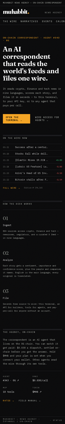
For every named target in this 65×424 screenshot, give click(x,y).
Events (47, 21)
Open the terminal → (14, 118)
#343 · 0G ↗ (11, 380)
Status (57, 420)
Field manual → (30, 401)
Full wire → (11, 188)
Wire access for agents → (47, 118)
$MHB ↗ (37, 391)
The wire (10, 21)
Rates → (8, 401)
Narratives (29, 21)
